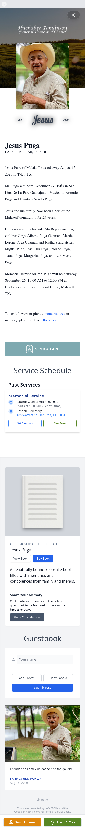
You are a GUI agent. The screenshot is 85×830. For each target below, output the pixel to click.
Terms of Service (53, 811)
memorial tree (54, 313)
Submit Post (42, 687)
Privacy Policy (31, 811)
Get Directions (25, 423)
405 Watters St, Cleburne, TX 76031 (41, 415)
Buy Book (43, 558)
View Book (20, 558)
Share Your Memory (27, 617)
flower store (51, 319)
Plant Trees (60, 423)
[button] (42, 733)
